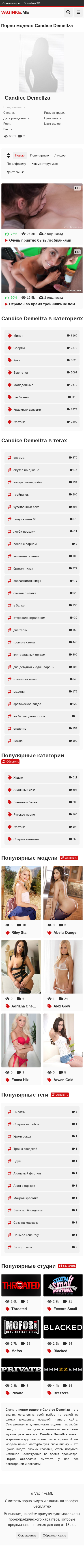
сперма (45, 457)
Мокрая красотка (45, 1198)
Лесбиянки (45, 397)
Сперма (45, 348)
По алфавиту (16, 163)
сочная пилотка (45, 593)
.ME (15, 12)
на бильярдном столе (45, 716)
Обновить (12, 761)
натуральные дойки (45, 482)
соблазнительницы (45, 581)
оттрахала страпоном (45, 617)
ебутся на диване (45, 470)
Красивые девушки (45, 409)
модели (45, 691)
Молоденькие (45, 385)
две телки (45, 630)
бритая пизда (45, 568)
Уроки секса (45, 1136)
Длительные (16, 172)
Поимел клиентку (45, 1235)
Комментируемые (45, 163)
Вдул (45, 1161)
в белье (45, 605)
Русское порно (45, 814)
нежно (45, 741)
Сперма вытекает (45, 839)
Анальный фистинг (45, 1173)
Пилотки (45, 1112)
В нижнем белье (45, 802)
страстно (45, 728)
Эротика (45, 422)
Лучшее (60, 155)
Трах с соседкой (45, 1149)
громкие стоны (45, 642)
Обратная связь (54, 1535)
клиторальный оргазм (45, 654)
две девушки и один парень (45, 667)
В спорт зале (45, 1247)
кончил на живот (45, 679)
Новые (20, 155)
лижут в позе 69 (45, 519)
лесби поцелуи (45, 531)
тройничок (45, 494)
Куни (45, 360)
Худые (45, 777)
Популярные (39, 155)
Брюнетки (45, 372)
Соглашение (27, 1535)
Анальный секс (45, 790)
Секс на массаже (45, 1222)
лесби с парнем (45, 544)
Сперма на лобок (45, 1124)
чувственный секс (45, 507)
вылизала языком (45, 556)
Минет (45, 335)
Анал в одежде (45, 1185)
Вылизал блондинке (45, 1210)
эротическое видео (45, 704)
